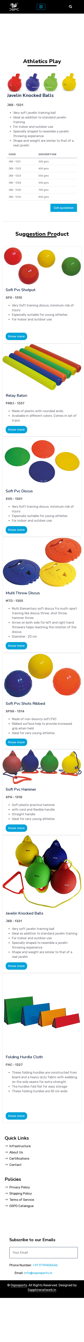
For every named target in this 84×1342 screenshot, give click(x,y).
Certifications (19, 1202)
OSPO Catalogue (21, 1250)
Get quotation (64, 252)
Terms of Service (21, 1244)
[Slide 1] (35, 131)
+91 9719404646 (45, 1309)
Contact (15, 1209)
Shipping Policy (20, 1237)
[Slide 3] (49, 131)
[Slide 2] (42, 131)
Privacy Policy (19, 1231)
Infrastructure (20, 1190)
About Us (16, 1196)
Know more (16, 380)
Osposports (19, 1329)
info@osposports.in (38, 1317)
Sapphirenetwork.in (42, 1334)
